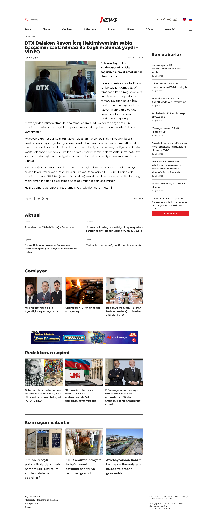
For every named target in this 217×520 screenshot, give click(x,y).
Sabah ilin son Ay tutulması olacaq (168, 185)
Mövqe (130, 29)
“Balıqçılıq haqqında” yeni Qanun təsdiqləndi (113, 245)
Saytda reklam (33, 496)
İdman (111, 29)
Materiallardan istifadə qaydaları (42, 500)
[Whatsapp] (42, 198)
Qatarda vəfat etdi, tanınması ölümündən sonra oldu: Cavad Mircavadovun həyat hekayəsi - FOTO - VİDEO (43, 395)
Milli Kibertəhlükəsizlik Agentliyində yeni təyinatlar (42, 309)
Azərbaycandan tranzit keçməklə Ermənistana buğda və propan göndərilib (123, 466)
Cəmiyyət (67, 29)
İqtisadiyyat (90, 29)
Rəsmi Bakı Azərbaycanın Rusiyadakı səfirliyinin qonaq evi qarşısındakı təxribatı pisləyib (51, 249)
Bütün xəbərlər (170, 213)
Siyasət (47, 29)
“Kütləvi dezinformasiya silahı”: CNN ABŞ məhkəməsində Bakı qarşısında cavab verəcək (80, 395)
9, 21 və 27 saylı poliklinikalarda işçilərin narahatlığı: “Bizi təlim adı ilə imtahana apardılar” (43, 468)
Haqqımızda (31, 503)
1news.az (180, 496)
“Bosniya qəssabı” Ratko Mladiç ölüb (166, 130)
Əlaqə (28, 507)
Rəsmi (28, 29)
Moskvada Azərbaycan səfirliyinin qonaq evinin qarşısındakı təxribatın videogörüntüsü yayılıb (114, 229)
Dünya (149, 29)
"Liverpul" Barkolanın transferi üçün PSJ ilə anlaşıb (169, 85)
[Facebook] (34, 198)
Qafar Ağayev (32, 57)
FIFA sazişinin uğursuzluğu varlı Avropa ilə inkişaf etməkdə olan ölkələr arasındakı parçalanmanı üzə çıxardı (123, 397)
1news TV (169, 29)
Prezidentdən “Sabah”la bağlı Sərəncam (49, 227)
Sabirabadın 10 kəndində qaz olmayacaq (83, 309)
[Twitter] (38, 198)
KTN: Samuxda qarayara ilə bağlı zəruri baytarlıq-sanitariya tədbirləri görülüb (83, 466)
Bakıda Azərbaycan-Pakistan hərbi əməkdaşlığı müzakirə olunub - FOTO (123, 311)
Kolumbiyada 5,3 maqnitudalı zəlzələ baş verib (166, 69)
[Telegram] (46, 198)
